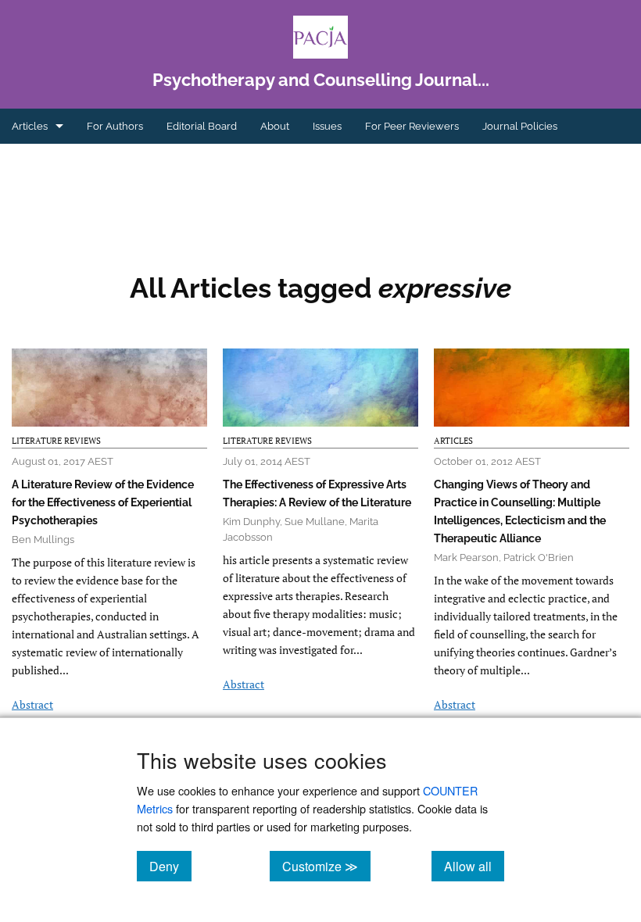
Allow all (474, 865)
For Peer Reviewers (412, 126)
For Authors (115, 126)
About (274, 126)
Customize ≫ (326, 865)
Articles (30, 126)
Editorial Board (202, 126)
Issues (327, 126)
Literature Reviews (56, 440)
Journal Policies (519, 126)
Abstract (32, 704)
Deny (170, 865)
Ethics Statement (51, 161)
